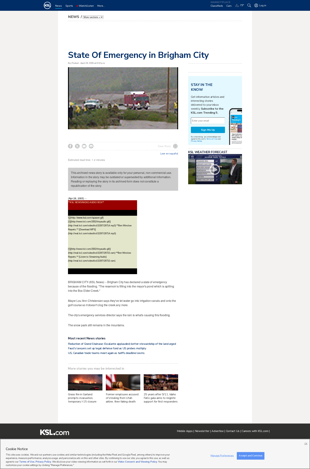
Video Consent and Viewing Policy (137, 461)
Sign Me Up (208, 130)
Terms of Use (211, 139)
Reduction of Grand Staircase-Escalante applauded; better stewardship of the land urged (122, 344)
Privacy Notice (196, 141)
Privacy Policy (43, 461)
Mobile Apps (185, 431)
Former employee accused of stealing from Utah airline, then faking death (122, 398)
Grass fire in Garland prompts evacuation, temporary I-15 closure (82, 398)
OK (305, 443)
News (74, 16)
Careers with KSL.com (255, 431)
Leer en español (169, 153)
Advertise (218, 431)
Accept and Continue (250, 455)
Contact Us (232, 431)
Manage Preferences (222, 455)
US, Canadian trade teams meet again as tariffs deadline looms (106, 353)
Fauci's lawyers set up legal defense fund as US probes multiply (107, 348)
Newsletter (202, 431)
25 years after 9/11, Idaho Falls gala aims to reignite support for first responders (161, 398)
